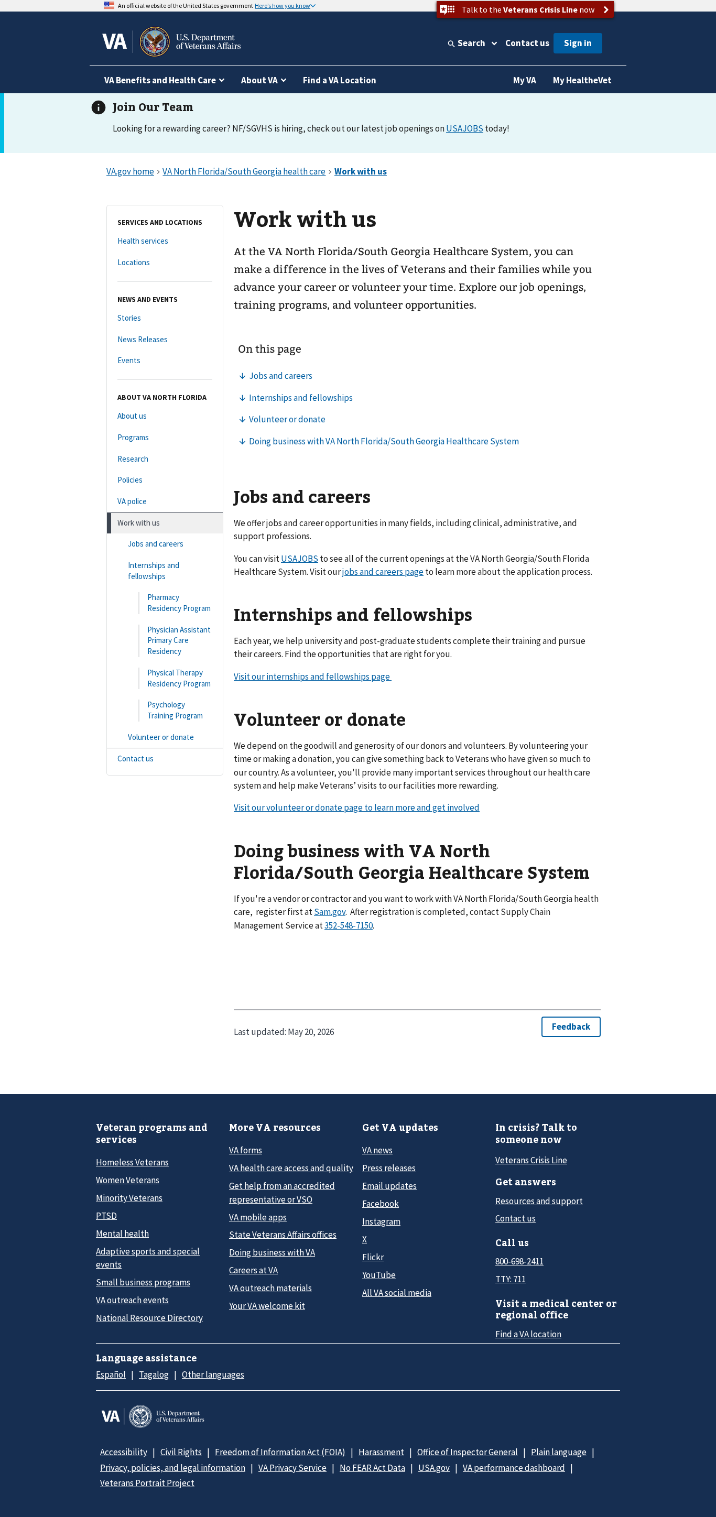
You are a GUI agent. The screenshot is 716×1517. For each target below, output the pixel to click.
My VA (524, 80)
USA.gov (434, 1468)
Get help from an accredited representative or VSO (282, 1192)
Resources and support (539, 1201)
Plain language (559, 1452)
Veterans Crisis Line (531, 1160)
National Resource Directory (149, 1318)
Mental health (122, 1233)
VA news (377, 1150)
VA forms (245, 1150)
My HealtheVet (582, 80)
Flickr (373, 1257)
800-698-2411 (519, 1261)
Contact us (527, 43)
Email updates (389, 1186)
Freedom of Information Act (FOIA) (280, 1452)
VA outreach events (132, 1300)
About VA (259, 80)
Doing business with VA (272, 1252)
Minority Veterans (129, 1198)
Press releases (389, 1168)
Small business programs (143, 1282)
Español (111, 1374)
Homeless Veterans (132, 1162)
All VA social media (396, 1292)
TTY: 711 (510, 1279)
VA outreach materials (270, 1288)
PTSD (106, 1215)
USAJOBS (464, 128)
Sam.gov (329, 912)
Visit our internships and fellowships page (313, 676)
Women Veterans (127, 1180)
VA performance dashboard (514, 1468)
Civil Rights (181, 1452)
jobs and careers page (383, 571)
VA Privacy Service (292, 1468)
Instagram (381, 1221)
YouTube (379, 1275)
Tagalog (154, 1374)
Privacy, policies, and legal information (172, 1468)
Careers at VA (253, 1270)
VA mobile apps (258, 1217)
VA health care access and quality (291, 1168)
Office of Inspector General (467, 1452)
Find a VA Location (339, 80)
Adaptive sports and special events (148, 1258)
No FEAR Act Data (372, 1468)
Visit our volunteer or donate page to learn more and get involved (357, 807)
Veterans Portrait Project (147, 1483)
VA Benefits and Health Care (160, 80)
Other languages (213, 1374)
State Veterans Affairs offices (283, 1234)
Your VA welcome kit (267, 1306)
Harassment (381, 1452)
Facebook (380, 1203)
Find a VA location (528, 1334)
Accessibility (123, 1452)
